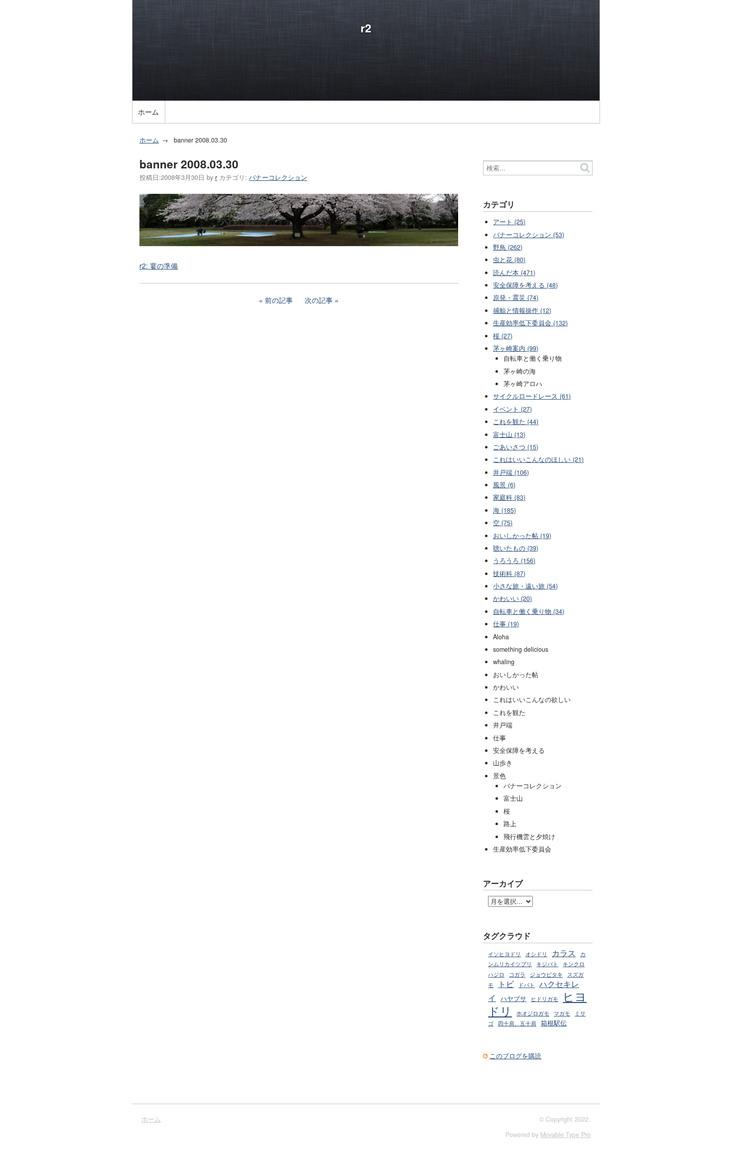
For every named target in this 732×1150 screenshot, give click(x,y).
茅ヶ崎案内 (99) (515, 348)
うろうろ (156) (514, 560)
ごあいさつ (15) (515, 446)
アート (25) (509, 221)
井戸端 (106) (511, 472)
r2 (366, 28)
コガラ (517, 974)
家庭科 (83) (509, 497)
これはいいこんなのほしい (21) (538, 459)
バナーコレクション (278, 177)
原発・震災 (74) (515, 297)
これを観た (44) (515, 421)
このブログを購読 (515, 1055)
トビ (506, 984)
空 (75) (502, 522)
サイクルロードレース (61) (532, 396)
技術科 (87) (509, 573)
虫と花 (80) (509, 259)
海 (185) (504, 510)
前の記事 (279, 300)
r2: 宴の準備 (158, 266)
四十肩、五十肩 (517, 1023)
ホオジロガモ (532, 1013)
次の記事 (319, 300)
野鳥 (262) (507, 247)
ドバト (526, 985)
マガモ (562, 1013)
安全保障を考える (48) (525, 285)
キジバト (547, 964)
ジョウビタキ (546, 974)
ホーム (148, 112)
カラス (564, 953)
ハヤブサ (513, 998)
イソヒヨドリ (504, 954)
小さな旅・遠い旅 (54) (525, 585)
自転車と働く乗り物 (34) (528, 611)
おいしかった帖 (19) (522, 535)
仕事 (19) (506, 623)
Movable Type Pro (565, 1134)
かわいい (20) (512, 598)
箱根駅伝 (554, 1022)
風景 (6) (504, 484)
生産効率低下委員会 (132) (530, 322)
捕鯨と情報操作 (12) (522, 310)
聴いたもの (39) (515, 548)
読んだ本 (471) (514, 272)
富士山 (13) (509, 434)
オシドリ (536, 954)
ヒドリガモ (544, 999)
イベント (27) (512, 409)
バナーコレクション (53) (528, 234)
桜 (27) (502, 335)
